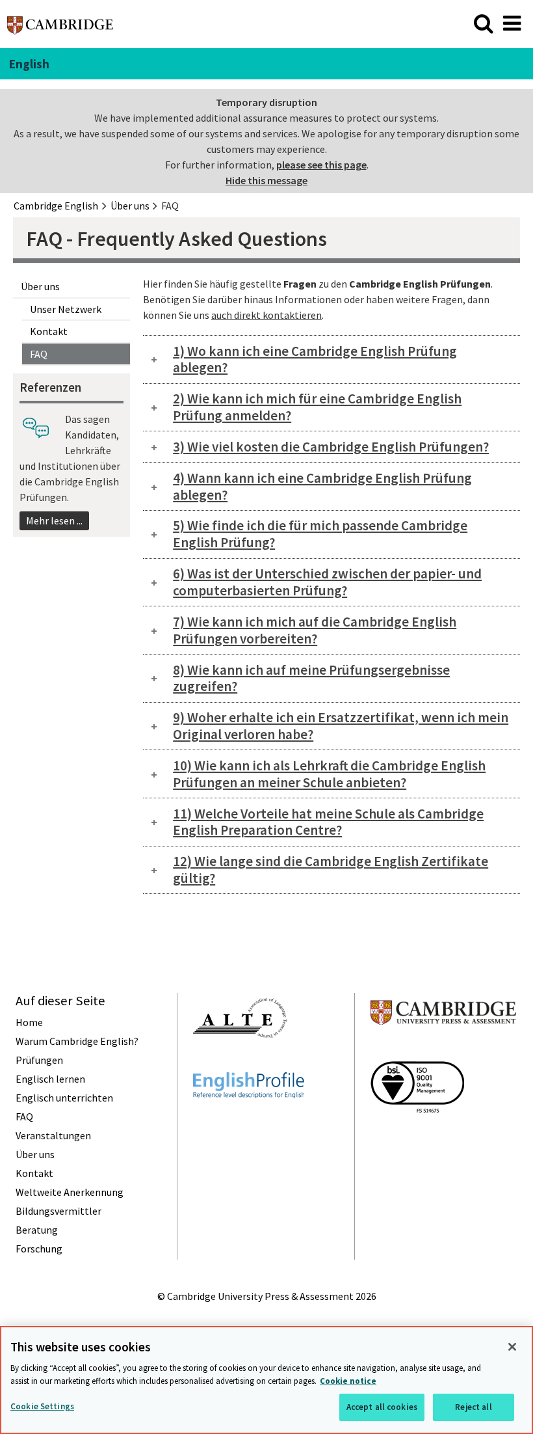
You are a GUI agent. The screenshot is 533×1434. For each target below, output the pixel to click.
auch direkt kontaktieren (266, 314)
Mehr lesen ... (54, 520)
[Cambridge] (60, 28)
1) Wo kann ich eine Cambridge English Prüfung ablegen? (315, 359)
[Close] (512, 1347)
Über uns (40, 286)
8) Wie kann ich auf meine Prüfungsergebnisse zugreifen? (311, 678)
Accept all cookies (381, 1407)
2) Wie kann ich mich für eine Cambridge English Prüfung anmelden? (317, 407)
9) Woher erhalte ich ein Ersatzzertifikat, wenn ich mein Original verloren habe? (340, 726)
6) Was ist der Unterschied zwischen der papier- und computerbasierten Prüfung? (327, 582)
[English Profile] (248, 1121)
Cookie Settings (42, 1406)
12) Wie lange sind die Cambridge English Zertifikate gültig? (330, 869)
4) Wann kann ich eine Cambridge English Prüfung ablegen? (322, 486)
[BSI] (417, 1136)
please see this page (321, 164)
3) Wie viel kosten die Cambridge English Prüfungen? (331, 446)
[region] (266, 1380)
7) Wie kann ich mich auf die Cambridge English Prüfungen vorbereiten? (314, 630)
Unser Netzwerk (65, 309)
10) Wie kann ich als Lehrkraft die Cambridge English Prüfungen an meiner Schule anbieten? (329, 774)
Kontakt (49, 331)
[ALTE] (240, 1061)
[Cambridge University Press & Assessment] (443, 1050)
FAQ (38, 353)
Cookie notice (348, 1381)
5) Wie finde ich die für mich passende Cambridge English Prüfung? (320, 534)
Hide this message (266, 180)
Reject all (473, 1407)
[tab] (331, 359)
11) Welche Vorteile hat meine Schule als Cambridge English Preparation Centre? (328, 822)
